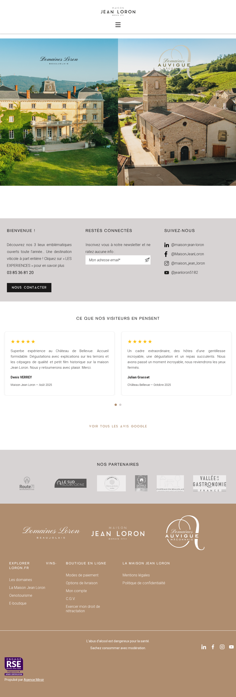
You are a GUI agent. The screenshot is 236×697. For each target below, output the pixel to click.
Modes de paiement (82, 575)
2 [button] (120, 405)
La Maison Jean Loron (27, 587)
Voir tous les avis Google (118, 426)
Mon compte (76, 591)
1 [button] (116, 405)
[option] (60, 364)
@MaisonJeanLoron (187, 254)
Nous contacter (29, 287)
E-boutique (18, 603)
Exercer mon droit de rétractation (83, 608)
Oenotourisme (20, 595)
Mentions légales (136, 575)
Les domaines (20, 580)
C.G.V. (70, 599)
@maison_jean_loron (188, 263)
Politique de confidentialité (144, 583)
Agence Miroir (34, 680)
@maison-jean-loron (187, 245)
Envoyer (147, 260)
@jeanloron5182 (184, 272)
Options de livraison (81, 583)
